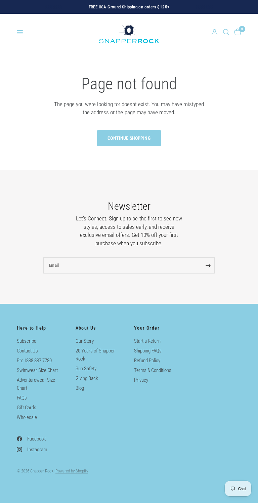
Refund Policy (147, 361)
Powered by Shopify (71, 470)
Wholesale (27, 417)
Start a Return (147, 341)
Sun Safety (86, 369)
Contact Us (27, 351)
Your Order (147, 328)
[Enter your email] (208, 265)
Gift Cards (26, 408)
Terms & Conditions (152, 370)
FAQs (22, 398)
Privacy (141, 380)
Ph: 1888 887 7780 (34, 361)
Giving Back (87, 378)
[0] (236, 32)
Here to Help (31, 328)
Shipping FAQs (148, 351)
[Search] (226, 32)
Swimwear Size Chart (37, 370)
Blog (80, 388)
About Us (86, 328)
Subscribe (26, 341)
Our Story (85, 341)
